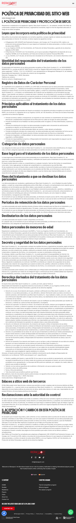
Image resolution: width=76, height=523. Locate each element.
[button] (70, 512)
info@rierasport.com (38, 462)
